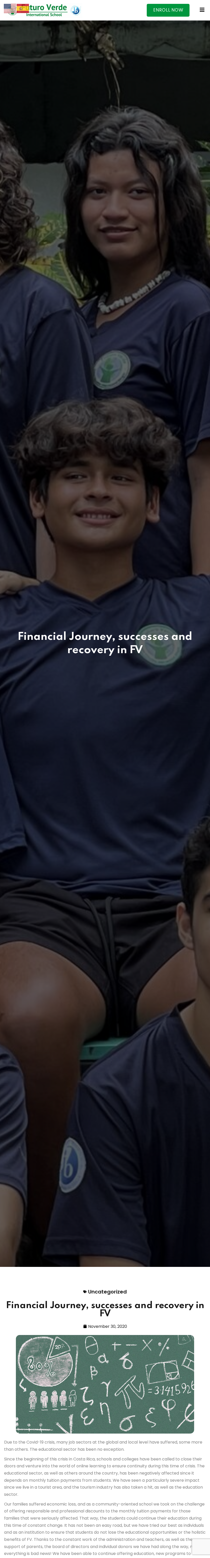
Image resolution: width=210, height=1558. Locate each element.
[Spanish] (23, 8)
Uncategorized (107, 1291)
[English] (10, 8)
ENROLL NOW (168, 10)
